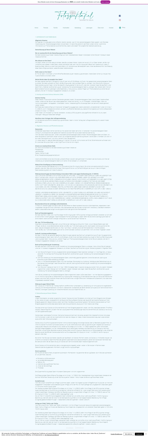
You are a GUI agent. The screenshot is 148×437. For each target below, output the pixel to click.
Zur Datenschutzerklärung (52, 435)
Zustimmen (139, 434)
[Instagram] (120, 20)
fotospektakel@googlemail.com (101, 11)
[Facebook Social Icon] (120, 16)
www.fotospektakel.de (100, 12)
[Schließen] (146, 434)
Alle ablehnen (128, 434)
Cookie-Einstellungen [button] (116, 434)
